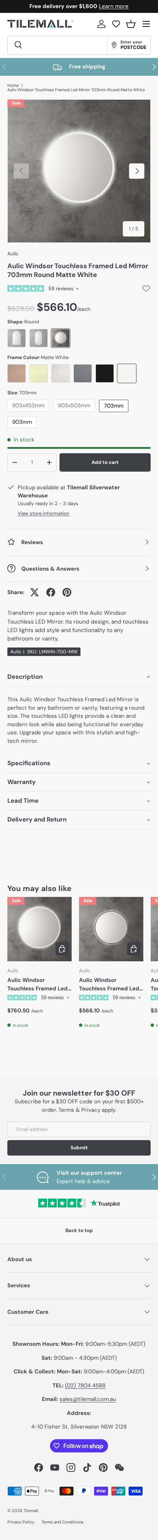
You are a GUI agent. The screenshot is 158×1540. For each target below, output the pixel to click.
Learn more (111, 6)
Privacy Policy (20, 1522)
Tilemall (31, 1510)
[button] (130, 24)
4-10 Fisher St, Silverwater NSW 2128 (79, 1426)
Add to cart (105, 462)
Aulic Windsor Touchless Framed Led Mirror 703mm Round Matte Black (109, 984)
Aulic (13, 254)
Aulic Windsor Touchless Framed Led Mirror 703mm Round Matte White (76, 90)
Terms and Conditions (62, 1522)
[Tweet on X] (34, 592)
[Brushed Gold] (38, 373)
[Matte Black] (105, 373)
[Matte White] (127, 373)
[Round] (60, 338)
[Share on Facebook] (51, 592)
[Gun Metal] (82, 373)
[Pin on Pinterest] (67, 592)
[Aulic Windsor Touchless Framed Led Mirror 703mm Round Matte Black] (111, 929)
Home (13, 86)
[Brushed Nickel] (60, 373)
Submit (79, 1148)
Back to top (79, 1230)
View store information (43, 513)
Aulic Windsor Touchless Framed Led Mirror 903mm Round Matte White (37, 984)
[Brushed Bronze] (16, 373)
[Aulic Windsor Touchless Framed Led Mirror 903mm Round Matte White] (39, 929)
